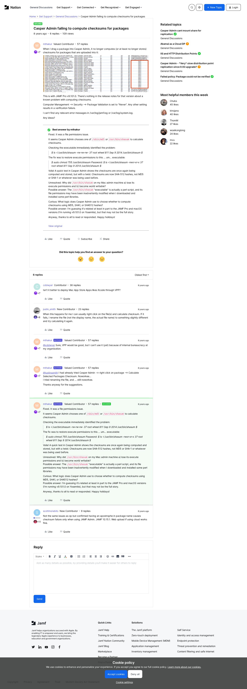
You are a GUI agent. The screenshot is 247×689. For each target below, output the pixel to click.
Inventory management (144, 651)
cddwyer (48, 285)
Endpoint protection (188, 640)
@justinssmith (50, 372)
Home (32, 16)
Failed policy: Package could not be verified (185, 76)
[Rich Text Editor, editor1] (91, 576)
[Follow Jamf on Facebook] (59, 647)
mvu (172, 139)
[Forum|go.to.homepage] (13, 7)
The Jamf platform (142, 630)
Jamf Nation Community (111, 640)
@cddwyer (49, 345)
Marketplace (105, 651)
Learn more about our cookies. (184, 666)
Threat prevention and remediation (196, 646)
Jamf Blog (103, 646)
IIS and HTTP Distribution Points (178, 53)
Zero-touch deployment (145, 635)
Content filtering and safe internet (195, 651)
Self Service (183, 630)
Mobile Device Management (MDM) (151, 640)
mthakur (47, 44)
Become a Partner (108, 656)
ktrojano (174, 110)
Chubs (173, 100)
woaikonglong (177, 130)
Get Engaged (132, 7)
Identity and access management (195, 635)
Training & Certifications (111, 635)
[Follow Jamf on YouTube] (46, 647)
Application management (145, 646)
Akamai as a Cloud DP (172, 43)
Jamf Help (103, 630)
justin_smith (49, 309)
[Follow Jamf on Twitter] (33, 647)
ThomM (174, 120)
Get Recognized (109, 7)
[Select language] (199, 7)
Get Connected (85, 7)
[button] (214, 7)
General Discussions (41, 7)
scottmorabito (50, 511)
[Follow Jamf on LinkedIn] (40, 647)
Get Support (63, 7)
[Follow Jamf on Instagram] (53, 647)
